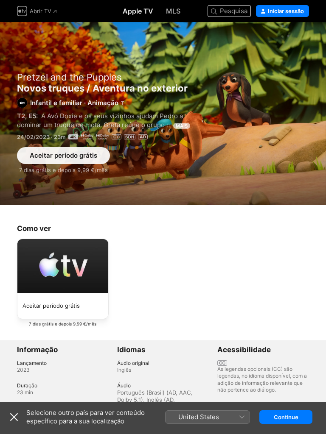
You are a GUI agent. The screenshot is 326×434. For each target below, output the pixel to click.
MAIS (182, 126)
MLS (173, 11)
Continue (286, 417)
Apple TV (138, 11)
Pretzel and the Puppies (69, 77)
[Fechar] (14, 417)
